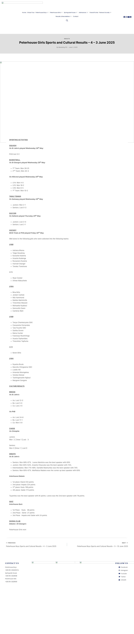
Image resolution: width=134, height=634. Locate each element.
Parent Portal (94, 12)
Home (24, 12)
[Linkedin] (130, 17)
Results (67, 38)
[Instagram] (126, 17)
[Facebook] (124, 17)
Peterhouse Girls (55, 12)
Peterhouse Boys (41, 12)
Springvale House (70, 12)
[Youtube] (128, 17)
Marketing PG (63, 47)
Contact (75, 16)
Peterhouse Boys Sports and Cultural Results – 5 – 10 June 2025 (102, 544)
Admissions (82, 12)
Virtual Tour (31, 12)
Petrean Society (104, 12)
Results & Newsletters (63, 16)
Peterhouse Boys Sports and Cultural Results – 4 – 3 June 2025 (31, 544)
